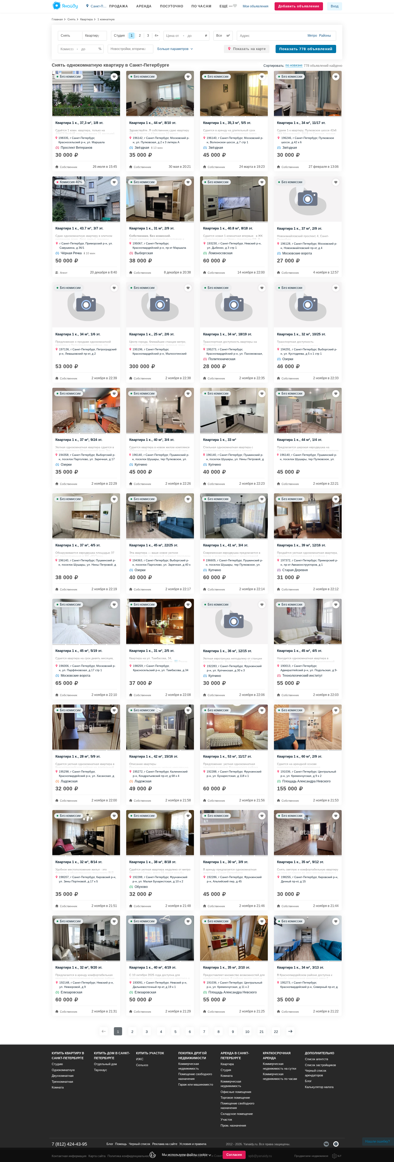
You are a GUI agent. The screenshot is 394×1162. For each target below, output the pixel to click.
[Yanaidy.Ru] (65, 6)
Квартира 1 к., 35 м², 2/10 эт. (226, 967)
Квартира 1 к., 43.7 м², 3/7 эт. (79, 228)
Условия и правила (192, 1144)
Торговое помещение (235, 1097)
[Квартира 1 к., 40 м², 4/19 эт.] (160, 938)
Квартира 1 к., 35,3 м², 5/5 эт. (227, 123)
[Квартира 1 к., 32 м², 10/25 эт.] (308, 304)
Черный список (139, 1144)
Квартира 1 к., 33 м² (219, 440)
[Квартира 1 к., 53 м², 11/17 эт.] (234, 727)
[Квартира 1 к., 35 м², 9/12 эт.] (308, 832)
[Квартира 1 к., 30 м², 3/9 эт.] (234, 832)
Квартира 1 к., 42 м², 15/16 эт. (153, 756)
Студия (226, 1070)
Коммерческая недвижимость (188, 1066)
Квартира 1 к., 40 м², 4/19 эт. (152, 967)
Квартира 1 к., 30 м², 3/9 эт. (225, 862)
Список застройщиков (320, 1065)
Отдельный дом (105, 1064)
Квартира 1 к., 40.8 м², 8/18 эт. (228, 228)
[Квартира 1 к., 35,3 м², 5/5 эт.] (234, 93)
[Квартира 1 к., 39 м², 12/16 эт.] (308, 515)
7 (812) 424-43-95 (69, 1144)
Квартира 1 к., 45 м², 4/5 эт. (299, 651)
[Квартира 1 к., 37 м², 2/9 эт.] (308, 199)
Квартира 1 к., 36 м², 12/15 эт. (227, 651)
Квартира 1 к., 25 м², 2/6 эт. (151, 334)
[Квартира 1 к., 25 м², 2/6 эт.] (160, 304)
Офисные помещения (236, 1092)
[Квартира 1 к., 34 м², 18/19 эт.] (234, 304)
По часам (201, 6)
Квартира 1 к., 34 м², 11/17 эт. (301, 123)
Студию (57, 1064)
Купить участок (150, 1053)
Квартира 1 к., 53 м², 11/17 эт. (227, 756)
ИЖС (139, 1059)
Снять (72, 19)
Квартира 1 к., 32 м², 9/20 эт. (78, 967)
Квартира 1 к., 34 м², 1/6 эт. (78, 334)
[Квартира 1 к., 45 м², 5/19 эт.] (86, 621)
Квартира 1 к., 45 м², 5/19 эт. (78, 651)
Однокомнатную (63, 1070)
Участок (226, 1119)
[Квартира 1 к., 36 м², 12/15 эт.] (234, 621)
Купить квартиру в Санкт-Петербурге (68, 1055)
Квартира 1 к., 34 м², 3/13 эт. (300, 967)
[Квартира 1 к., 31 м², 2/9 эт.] (160, 198)
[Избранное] (235, 6)
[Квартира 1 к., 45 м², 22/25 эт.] (160, 515)
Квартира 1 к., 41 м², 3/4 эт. (225, 545)
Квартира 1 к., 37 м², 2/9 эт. (299, 228)
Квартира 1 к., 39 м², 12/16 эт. (301, 545)
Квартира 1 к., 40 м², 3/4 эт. (151, 440)
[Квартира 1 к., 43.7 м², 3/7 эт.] (86, 198)
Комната (58, 1087)
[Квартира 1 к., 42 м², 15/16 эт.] (160, 727)
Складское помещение (237, 1113)
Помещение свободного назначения (195, 1076)
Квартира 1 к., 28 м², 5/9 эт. (78, 756)
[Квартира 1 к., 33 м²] (234, 410)
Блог (308, 1081)
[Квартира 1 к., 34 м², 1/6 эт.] (86, 304)
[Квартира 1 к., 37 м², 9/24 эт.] (86, 410)
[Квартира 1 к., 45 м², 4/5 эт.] (308, 621)
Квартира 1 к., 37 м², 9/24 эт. (78, 440)
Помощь (121, 1144)
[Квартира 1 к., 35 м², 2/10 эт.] (234, 938)
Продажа (118, 6)
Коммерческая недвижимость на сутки (279, 1066)
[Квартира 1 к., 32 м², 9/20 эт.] (86, 938)
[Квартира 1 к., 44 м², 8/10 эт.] (160, 93)
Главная (57, 19)
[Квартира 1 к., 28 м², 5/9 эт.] (86, 727)
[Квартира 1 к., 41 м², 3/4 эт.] (234, 515)
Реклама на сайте (164, 1144)
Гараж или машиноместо (195, 1084)
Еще (224, 6)
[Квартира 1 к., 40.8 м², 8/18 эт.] (234, 198)
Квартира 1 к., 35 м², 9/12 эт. (300, 862)
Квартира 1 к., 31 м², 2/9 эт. (151, 228)
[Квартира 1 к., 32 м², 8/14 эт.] (86, 832)
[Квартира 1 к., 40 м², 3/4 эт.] (160, 410)
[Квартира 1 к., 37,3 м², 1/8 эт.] (86, 93)
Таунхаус (100, 1070)
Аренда (144, 6)
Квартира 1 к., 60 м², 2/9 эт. (299, 756)
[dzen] (336, 1144)
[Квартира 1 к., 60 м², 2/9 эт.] (308, 727)
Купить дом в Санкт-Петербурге (112, 1055)
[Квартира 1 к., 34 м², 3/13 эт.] (308, 938)
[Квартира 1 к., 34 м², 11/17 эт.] (308, 93)
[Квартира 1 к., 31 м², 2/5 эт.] (160, 621)
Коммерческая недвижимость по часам (280, 1076)
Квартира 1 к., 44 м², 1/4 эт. (299, 440)
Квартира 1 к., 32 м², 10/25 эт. (301, 334)
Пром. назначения (233, 1125)
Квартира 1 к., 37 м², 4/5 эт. (78, 545)
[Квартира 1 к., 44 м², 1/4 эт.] (308, 410)
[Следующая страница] (290, 1031)
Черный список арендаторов (315, 1073)
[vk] (326, 1144)
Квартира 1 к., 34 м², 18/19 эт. (227, 334)
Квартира (86, 19)
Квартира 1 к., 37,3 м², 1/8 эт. (79, 123)
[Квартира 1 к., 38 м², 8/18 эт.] (160, 832)
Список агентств (316, 1059)
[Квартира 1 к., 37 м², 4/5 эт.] (86, 515)
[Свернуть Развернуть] (175, 49)
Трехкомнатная (62, 1081)
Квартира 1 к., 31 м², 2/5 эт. (151, 651)
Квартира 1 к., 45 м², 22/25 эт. (153, 545)
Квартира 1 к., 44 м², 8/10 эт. (152, 123)
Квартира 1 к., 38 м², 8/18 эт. (152, 862)
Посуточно (171, 6)
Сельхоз (142, 1065)
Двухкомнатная (62, 1075)
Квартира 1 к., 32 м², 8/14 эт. (78, 862)
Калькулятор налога (319, 1087)
